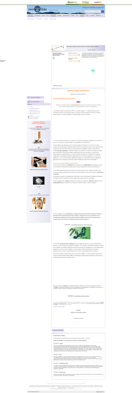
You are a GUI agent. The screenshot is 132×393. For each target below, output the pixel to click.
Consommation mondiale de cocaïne (81, 296)
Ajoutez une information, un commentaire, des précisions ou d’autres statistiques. (70, 340)
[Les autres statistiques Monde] (59, 58)
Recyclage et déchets (82, 16)
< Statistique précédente (57, 85)
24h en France (39, 18)
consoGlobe (67, 388)
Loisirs (77, 15)
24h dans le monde (31, 18)
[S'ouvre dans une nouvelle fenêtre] (99, 7)
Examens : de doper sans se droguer (78, 312)
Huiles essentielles (75, 383)
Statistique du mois (33, 110)
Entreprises (98, 15)
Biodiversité (37, 15)
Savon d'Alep (67, 383)
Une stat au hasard (35, 101)
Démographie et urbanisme (53, 16)
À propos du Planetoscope (35, 111)
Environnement (66, 15)
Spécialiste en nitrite (64, 363)
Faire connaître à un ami (35, 113)
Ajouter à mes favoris (34, 118)
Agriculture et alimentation (31, 16)
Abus (60, 354)
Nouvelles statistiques (35, 97)
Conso (47, 15)
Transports (92, 15)
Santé (87, 15)
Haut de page (99, 391)
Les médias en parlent (34, 108)
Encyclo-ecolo (82, 383)
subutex (61, 343)
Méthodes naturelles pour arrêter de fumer (39, 169)
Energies (59, 15)
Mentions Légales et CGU (76, 388)
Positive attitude (53, 18)
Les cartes (46, 18)
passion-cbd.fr (62, 372)
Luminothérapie (60, 383)
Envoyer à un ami (91, 49)
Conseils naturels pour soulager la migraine (39, 211)
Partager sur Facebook (34, 116)
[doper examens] (78, 310)
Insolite (72, 15)
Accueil (31, 106)
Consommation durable (52, 383)
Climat (43, 15)
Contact (31, 115)
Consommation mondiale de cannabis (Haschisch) (81, 224)
